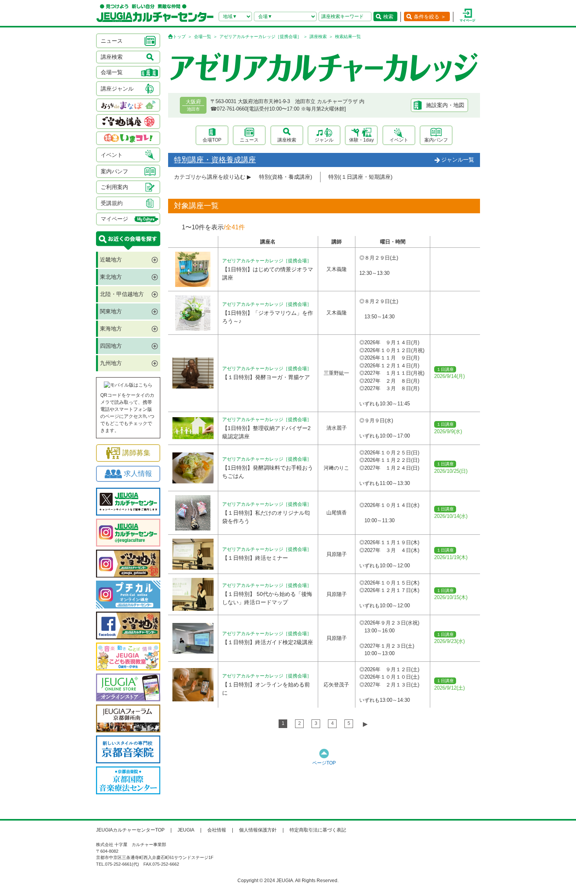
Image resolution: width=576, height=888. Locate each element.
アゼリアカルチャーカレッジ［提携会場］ (260, 36)
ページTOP (324, 763)
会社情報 (216, 830)
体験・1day (361, 140)
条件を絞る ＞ (430, 17)
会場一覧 (202, 36)
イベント (398, 140)
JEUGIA (186, 830)
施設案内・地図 (445, 105)
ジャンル (324, 140)
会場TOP (212, 140)
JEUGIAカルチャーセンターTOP (130, 830)
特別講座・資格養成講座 (215, 160)
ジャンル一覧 (457, 159)
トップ (179, 36)
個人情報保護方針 (258, 830)
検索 (388, 17)
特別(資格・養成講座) (285, 177)
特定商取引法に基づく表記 (318, 830)
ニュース (249, 140)
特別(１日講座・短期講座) (360, 177)
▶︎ (365, 724)
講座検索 (318, 36)
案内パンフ (436, 140)
